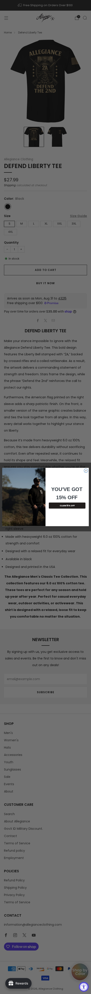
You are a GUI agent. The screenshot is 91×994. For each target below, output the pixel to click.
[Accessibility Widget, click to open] (84, 987)
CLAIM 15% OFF (67, 505)
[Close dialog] (86, 471)
